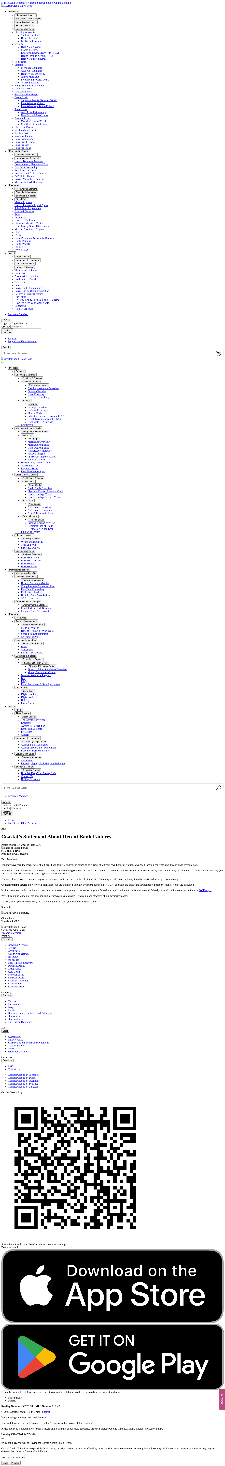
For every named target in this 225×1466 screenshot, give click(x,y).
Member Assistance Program (29, 229)
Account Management (26, 621)
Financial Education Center (28, 223)
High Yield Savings (31, 47)
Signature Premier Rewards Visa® (39, 100)
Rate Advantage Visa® (33, 103)
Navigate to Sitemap (34, 2)
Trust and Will (21, 133)
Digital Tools (22, 687)
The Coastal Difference (26, 270)
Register (12, 338)
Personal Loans (22, 118)
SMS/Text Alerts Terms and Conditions (28, 1042)
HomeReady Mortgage (33, 73)
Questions (7, 1060)
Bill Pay (18, 246)
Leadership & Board (25, 279)
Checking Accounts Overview (43, 388)
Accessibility (14, 1036)
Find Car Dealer (16, 977)
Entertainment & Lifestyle (28, 601)
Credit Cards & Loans (26, 474)
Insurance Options (23, 136)
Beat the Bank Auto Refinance (30, 173)
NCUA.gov (205, 890)
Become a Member (18, 314)
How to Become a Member (28, 161)
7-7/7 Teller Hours (24, 176)
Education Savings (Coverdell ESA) (40, 52)
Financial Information (26, 640)
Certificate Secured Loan (34, 124)
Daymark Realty (23, 91)
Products (13, 11)
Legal (5, 1031)
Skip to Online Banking (58, 2)
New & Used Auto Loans (34, 115)
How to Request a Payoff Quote (31, 205)
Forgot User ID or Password (22, 341)
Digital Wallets (22, 244)
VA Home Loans (30, 82)
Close (5, 1463)
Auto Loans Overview (39, 507)
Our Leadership (16, 1019)
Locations (19, 273)
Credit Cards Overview (40, 488)
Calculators (20, 217)
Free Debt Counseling (25, 167)
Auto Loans (20, 109)
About (12, 253)
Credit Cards (21, 97)
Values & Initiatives (25, 754)
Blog (17, 232)
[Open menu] (2, 362)
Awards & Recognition (26, 276)
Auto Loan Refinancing (33, 112)
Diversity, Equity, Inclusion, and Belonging (36, 299)
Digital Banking (22, 241)
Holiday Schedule (23, 308)
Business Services (25, 551)
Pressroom (19, 282)
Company (7, 995)
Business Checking (24, 142)
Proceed (15, 1463)
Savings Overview (37, 407)
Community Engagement (27, 738)
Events (11, 1010)
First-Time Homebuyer (26, 94)
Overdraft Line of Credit (33, 121)
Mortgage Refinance (31, 67)
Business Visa (21, 145)
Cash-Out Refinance (31, 70)
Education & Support (26, 656)
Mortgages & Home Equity (28, 428)
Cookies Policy (16, 1045)
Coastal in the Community (28, 288)
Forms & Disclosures (25, 220)
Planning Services (24, 535)
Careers (18, 285)
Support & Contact (24, 767)
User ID (5, 326)
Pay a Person (21, 249)
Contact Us (20, 305)
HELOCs (13, 956)
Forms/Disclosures (17, 1051)
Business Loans (22, 148)
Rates (17, 214)
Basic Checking (29, 38)
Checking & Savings (25, 375)
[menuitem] (116, 79)
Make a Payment (23, 202)
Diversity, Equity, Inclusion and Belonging (30, 1013)
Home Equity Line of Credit (29, 85)
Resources (14, 185)
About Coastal (22, 713)
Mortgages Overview (39, 441)
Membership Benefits (19, 151)
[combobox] (107, 353)
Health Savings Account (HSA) (37, 55)
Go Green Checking (31, 41)
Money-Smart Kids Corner (35, 226)
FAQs (17, 235)
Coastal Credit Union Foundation (31, 291)
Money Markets (29, 50)
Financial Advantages (26, 576)
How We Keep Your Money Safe (31, 302)
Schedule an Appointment (27, 208)
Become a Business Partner (28, 294)
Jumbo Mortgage (30, 76)
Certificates (20, 61)
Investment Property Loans (35, 79)
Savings (18, 44)
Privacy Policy (15, 1039)
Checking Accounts (24, 32)
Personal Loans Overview (41, 522)
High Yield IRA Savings (33, 58)
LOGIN (7, 331)
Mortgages (20, 64)
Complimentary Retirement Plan (31, 164)
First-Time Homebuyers (20, 962)
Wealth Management (25, 130)
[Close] (2, 1438)
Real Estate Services (25, 170)
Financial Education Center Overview (47, 669)
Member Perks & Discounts (28, 182)
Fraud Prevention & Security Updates (34, 238)
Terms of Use (15, 1048)
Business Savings (23, 139)
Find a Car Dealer (23, 127)
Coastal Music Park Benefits (29, 179)
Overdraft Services (24, 211)
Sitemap (46, 1411)
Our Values (20, 296)
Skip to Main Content (12, 2)
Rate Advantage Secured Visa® (37, 106)
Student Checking (30, 35)
